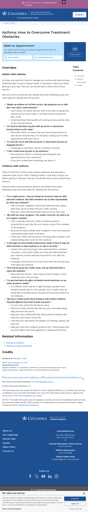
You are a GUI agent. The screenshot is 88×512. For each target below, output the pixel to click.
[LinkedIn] (50, 477)
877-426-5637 (13, 57)
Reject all (75, 504)
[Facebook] (30, 477)
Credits (79, 85)
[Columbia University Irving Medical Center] (34, 418)
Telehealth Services (45, 57)
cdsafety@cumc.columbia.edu (66, 459)
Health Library (9, 23)
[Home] (27, 15)
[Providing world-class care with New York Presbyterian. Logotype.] (58, 418)
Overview (80, 76)
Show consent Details (11, 509)
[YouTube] (43, 477)
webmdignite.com (46, 381)
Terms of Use (7, 395)
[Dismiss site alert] (64, 2)
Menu (80, 14)
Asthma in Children (15, 342)
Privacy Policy (74, 509)
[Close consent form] (84, 493)
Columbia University (46, 490)
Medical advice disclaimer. (29, 405)
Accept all (75, 499)
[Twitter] (37, 477)
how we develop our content (30, 395)
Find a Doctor (75, 55)
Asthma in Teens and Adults (19, 345)
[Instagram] (56, 477)
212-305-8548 (66, 453)
